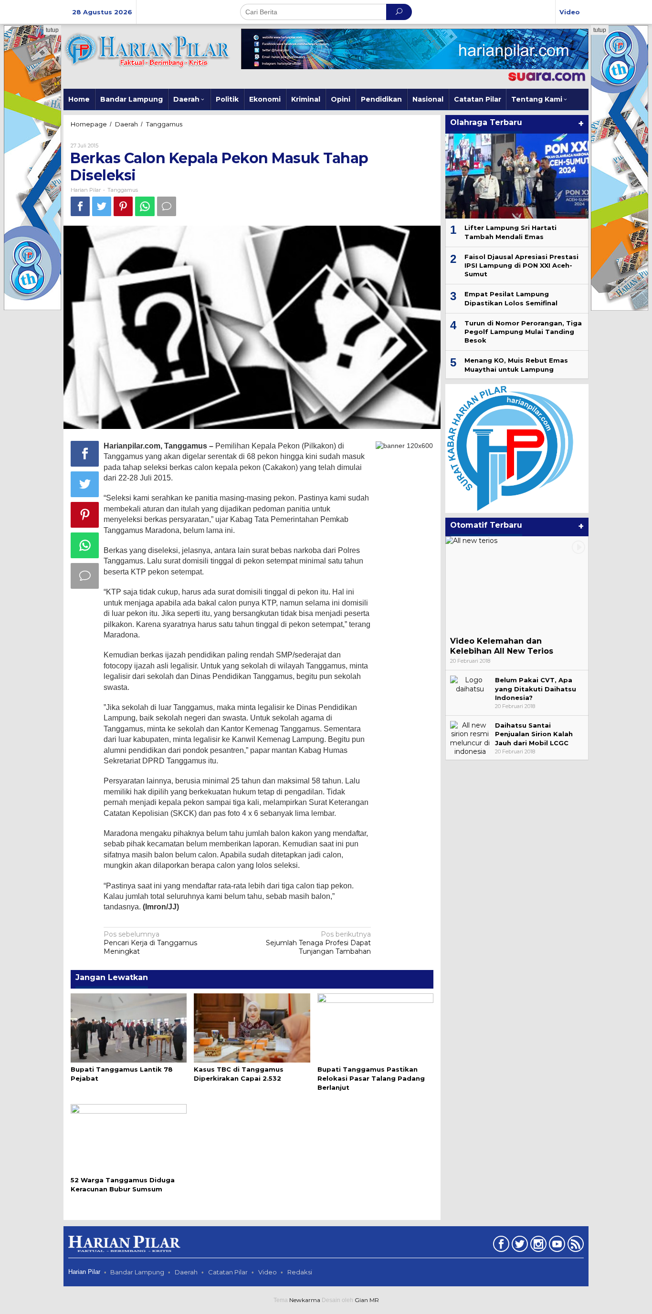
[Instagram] (537, 1246)
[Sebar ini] (80, 206)
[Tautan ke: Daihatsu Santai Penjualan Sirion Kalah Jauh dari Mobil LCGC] (470, 737)
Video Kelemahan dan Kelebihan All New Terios (501, 646)
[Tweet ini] (101, 206)
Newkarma (304, 1300)
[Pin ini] (123, 206)
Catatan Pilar (228, 1272)
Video (267, 1272)
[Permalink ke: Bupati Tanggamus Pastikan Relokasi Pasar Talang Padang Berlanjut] (375, 1027)
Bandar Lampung (137, 1272)
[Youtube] (556, 1246)
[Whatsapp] (145, 206)
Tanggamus (122, 190)
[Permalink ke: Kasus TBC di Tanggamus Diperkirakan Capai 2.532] (252, 1027)
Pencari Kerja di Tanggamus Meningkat (150, 943)
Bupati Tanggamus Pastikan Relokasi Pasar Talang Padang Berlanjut (371, 1078)
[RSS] (574, 1246)
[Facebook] (500, 1246)
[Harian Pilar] (147, 49)
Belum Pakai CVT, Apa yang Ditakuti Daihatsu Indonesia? (535, 688)
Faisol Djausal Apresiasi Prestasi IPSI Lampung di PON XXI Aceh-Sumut (521, 265)
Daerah (186, 1272)
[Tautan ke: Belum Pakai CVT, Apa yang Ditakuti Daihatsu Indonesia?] (470, 683)
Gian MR (367, 1300)
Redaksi (299, 1272)
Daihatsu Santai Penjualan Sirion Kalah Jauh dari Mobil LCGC (534, 733)
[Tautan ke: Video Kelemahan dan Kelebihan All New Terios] (517, 584)
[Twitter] (518, 1246)
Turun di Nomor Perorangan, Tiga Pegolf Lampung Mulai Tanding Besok (523, 331)
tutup (52, 30)
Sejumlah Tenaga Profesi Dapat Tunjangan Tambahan (318, 943)
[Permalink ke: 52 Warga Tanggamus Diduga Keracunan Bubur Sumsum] (129, 1138)
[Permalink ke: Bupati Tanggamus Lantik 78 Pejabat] (129, 1027)
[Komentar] (166, 206)
